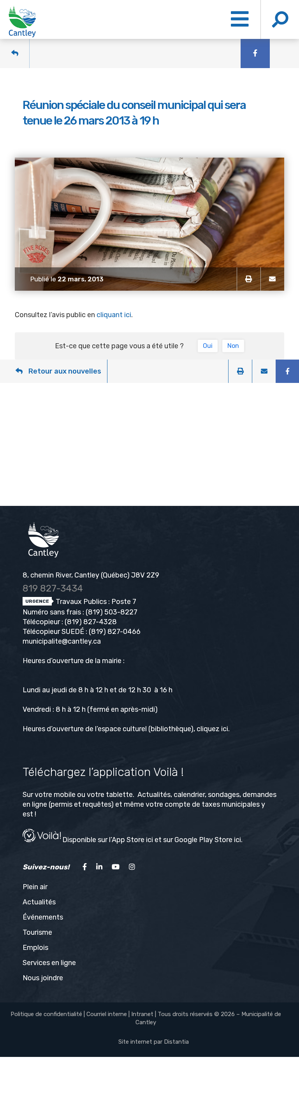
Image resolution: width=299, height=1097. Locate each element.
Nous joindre (43, 978)
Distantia (176, 1041)
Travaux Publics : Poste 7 (95, 601)
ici (224, 729)
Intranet (142, 1014)
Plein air (35, 887)
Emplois (35, 947)
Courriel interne (106, 1014)
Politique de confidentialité (46, 1014)
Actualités (39, 902)
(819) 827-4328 (91, 622)
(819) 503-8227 (111, 612)
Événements (43, 917)
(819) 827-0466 (115, 631)
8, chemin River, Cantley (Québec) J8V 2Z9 (91, 575)
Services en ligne (49, 962)
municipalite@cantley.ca (62, 641)
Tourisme (37, 932)
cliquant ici (114, 315)
